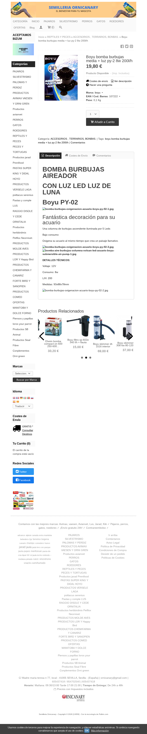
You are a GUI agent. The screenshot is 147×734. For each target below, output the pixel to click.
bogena (45, 539)
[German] (21, 398)
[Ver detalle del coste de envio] (17, 429)
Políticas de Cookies (112, 557)
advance (21, 535)
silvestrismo (45, 559)
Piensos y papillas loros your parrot (23, 321)
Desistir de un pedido (113, 553)
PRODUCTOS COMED (21, 294)
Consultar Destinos (27, 432)
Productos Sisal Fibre (21, 343)
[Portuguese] (28, 398)
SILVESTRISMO (68, 21)
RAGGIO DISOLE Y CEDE (23, 214)
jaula (29, 547)
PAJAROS (49, 21)
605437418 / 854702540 (66, 681)
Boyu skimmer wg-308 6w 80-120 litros (127, 344)
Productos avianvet (18, 112)
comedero (39, 543)
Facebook (24, 480)
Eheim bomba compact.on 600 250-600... (53, 344)
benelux (37, 539)
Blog (32, 27)
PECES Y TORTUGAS (20, 149)
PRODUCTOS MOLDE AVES (21, 246)
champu (30, 543)
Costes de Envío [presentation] (78, 155)
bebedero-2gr (26, 539)
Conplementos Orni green (21, 353)
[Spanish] (14, 402)
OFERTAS (19, 27)
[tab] (50, 156)
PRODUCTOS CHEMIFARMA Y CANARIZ (22, 270)
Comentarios (78, 142)
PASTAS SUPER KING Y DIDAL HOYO (22, 173)
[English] (14, 398)
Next (130, 336)
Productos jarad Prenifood (22, 160)
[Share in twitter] (126, 46)
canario (22, 543)
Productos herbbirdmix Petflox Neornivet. (23, 232)
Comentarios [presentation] (103, 155)
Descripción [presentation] (52, 155)
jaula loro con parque (41, 547)
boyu (97, 92)
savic (36, 559)
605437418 (88, 681)
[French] (17, 398)
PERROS (87, 21)
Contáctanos (113, 538)
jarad (22, 547)
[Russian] (32, 398)
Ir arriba (112, 535)
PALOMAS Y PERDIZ (20, 85)
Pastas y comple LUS (22, 203)
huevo (47, 543)
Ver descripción (123, 81)
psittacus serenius (23, 195)
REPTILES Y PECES (20, 138)
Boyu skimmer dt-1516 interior (103, 345)
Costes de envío (98, 81)
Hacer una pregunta (100, 84)
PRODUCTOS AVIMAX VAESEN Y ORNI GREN (22, 98)
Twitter (23, 471)
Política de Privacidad (113, 546)
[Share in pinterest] (131, 46)
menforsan (36, 551)
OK (87, 730)
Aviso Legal (112, 542)
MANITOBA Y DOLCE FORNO (22, 310)
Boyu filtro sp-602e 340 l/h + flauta (78, 341)
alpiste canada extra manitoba (39, 535)
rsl (28, 555)
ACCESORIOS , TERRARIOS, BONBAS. (73, 138)
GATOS (101, 21)
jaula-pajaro (24, 551)
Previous (41, 336)
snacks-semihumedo (34, 563)
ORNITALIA (19, 221)
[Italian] (24, 398)
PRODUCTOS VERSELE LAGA (22, 187)
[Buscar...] (60, 28)
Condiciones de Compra (113, 550)
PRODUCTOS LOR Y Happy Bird (23, 257)
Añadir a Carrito (104, 122)
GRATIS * (27, 426)
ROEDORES (117, 21)
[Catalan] (18, 402)
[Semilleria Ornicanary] (73, 10)
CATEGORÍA (20, 21)
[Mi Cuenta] (40, 28)
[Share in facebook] (122, 46)
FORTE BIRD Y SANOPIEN (21, 283)
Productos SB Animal (20, 332)
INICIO (35, 21)
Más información (100, 730)
